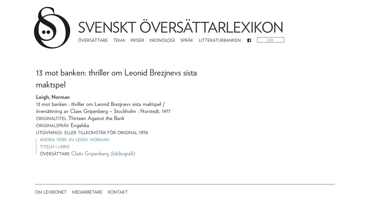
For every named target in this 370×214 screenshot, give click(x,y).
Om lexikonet (51, 192)
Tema (119, 40)
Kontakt (118, 192)
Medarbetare (87, 192)
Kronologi (162, 40)
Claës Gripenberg (90, 153)
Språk (186, 40)
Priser (137, 40)
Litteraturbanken (220, 40)
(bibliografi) (123, 153)
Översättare (93, 40)
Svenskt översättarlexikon (180, 27)
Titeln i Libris (55, 146)
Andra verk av (74, 139)
